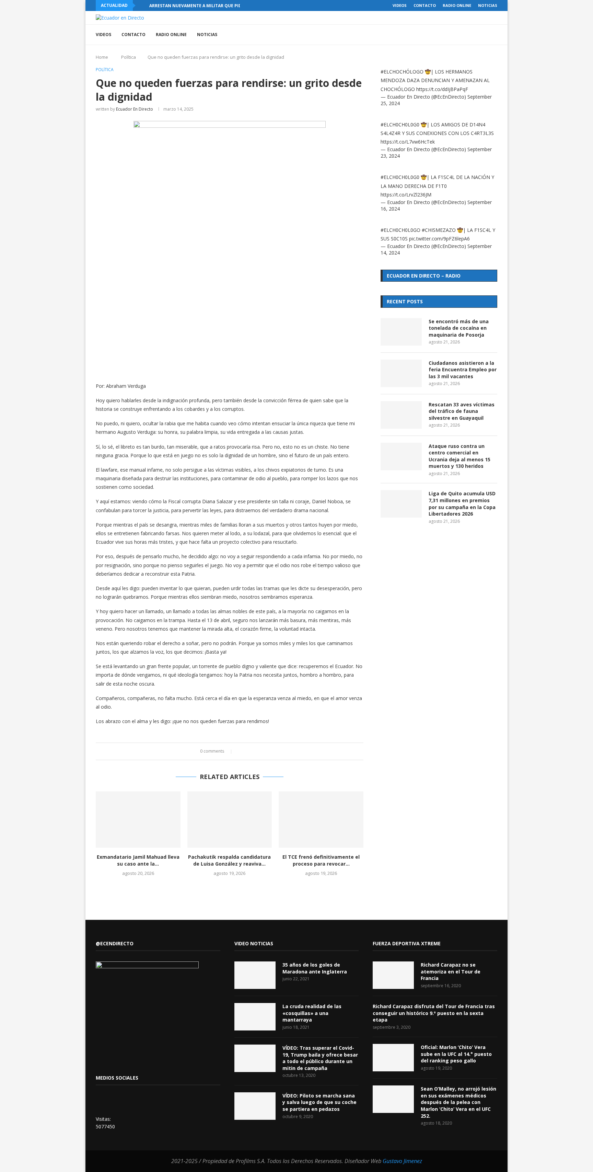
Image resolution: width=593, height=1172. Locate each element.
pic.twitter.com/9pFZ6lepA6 (439, 238)
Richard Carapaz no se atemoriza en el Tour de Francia (450, 971)
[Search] (493, 35)
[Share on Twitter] (247, 751)
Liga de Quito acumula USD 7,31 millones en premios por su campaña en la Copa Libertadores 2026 (462, 503)
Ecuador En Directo (134, 109)
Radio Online (457, 5)
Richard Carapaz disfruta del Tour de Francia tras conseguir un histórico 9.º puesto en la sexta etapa (434, 1013)
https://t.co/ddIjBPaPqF (442, 89)
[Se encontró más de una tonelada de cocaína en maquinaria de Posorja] (401, 332)
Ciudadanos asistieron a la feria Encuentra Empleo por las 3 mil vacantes (463, 370)
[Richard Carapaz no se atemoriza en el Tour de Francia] (393, 975)
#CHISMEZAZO (439, 230)
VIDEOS (400, 5)
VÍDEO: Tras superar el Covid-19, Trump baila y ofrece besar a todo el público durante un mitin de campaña (320, 1058)
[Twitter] (463, 35)
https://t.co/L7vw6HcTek (408, 141)
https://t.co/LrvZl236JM (406, 194)
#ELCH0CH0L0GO (400, 230)
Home (102, 57)
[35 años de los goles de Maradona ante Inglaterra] (255, 975)
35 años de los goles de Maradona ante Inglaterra (314, 968)
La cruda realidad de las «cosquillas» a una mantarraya (311, 1013)
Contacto (425, 5)
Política (128, 57)
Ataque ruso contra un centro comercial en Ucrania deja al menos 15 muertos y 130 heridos (459, 456)
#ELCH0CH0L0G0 (400, 124)
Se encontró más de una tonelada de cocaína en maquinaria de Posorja (459, 328)
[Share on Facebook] (241, 751)
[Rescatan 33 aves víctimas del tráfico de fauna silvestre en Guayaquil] (401, 415)
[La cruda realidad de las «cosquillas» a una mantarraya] (255, 1016)
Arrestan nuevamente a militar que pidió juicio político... (217, 6)
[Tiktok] (470, 35)
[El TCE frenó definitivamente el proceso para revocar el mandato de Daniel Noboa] (321, 819)
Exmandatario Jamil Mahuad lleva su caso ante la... (138, 860)
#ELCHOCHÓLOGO (402, 71)
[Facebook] (456, 35)
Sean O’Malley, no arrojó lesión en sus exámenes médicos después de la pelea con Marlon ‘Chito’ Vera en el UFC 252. (458, 1102)
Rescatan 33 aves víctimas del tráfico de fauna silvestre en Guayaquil (462, 411)
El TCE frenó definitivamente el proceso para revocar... (321, 860)
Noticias (487, 5)
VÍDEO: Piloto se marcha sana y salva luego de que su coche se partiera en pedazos (319, 1102)
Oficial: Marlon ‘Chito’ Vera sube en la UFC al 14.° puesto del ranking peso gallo (456, 1054)
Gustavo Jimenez (402, 1161)
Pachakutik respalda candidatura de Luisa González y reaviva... (229, 860)
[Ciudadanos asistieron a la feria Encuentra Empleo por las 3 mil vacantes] (401, 373)
